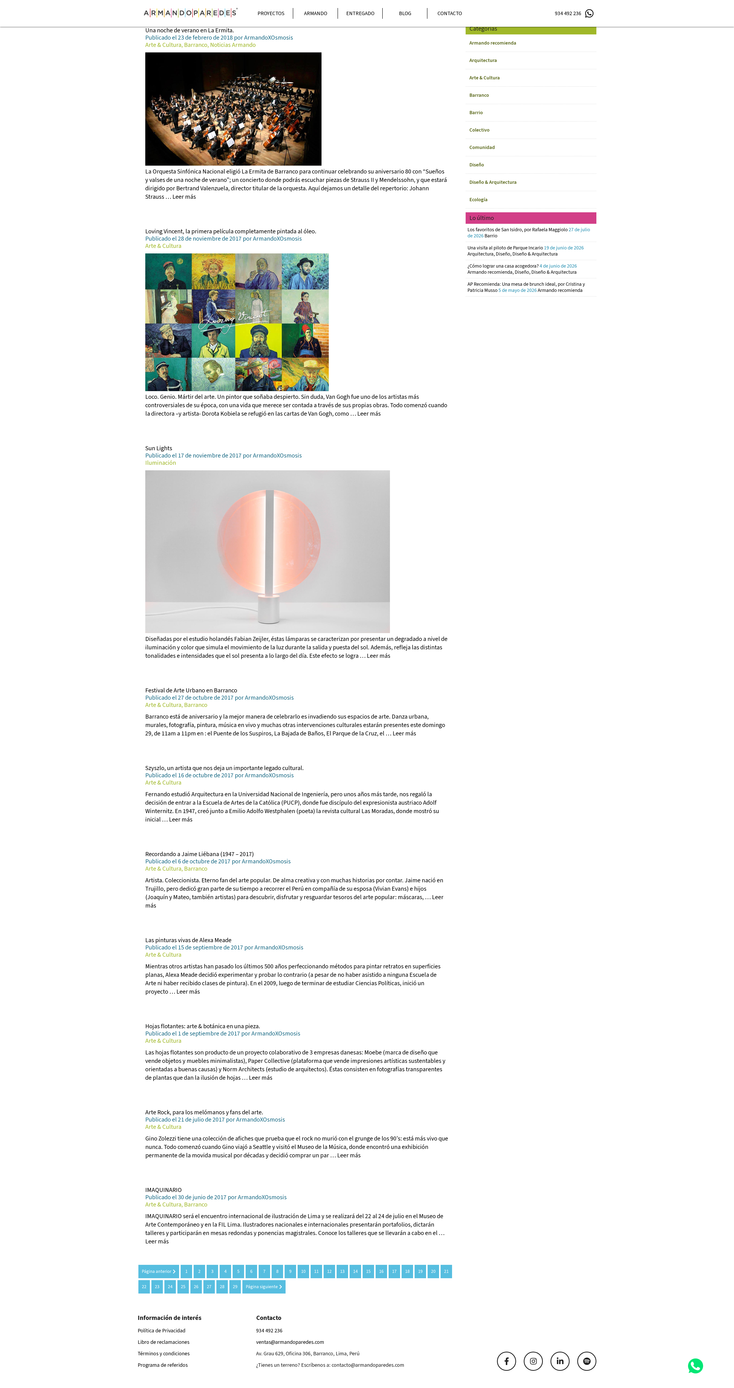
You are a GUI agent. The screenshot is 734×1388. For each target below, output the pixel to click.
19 (420, 1271)
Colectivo (479, 130)
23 (157, 1286)
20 (433, 1271)
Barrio (476, 112)
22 (144, 1286)
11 (316, 1271)
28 (222, 1286)
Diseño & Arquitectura (493, 182)
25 (183, 1286)
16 (381, 1271)
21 (446, 1271)
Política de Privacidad (161, 1330)
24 (170, 1286)
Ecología (478, 199)
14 (355, 1271)
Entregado (360, 13)
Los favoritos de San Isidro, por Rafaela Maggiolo (529, 232)
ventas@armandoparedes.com (290, 1342)
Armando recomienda (492, 42)
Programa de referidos (163, 1365)
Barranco (479, 95)
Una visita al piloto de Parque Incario (526, 250)
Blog (405, 13)
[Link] (506, 1361)
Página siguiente (262, 1286)
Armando (315, 13)
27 (209, 1286)
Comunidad (482, 147)
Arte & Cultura (484, 77)
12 (329, 1271)
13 (342, 1271)
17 (394, 1271)
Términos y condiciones (164, 1353)
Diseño (476, 164)
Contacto (450, 13)
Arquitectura (483, 60)
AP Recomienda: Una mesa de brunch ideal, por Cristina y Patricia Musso (526, 287)
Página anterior (156, 1271)
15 (368, 1271)
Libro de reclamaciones (163, 1342)
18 (407, 1271)
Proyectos (270, 13)
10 (303, 1271)
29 (235, 1286)
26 (196, 1286)
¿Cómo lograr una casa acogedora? (522, 269)
